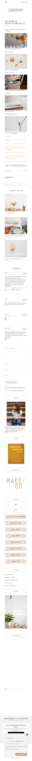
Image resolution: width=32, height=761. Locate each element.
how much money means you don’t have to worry (15, 140)
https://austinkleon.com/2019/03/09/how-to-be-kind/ (16, 288)
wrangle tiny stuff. (10, 577)
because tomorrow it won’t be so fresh (15, 161)
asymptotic (8, 136)
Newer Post (10, 184)
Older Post (22, 184)
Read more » (8, 433)
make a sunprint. (9, 574)
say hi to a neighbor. (10, 585)
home (7, 165)
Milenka (8, 328)
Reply (24, 273)
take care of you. (9, 583)
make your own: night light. (14, 259)
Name (6, 364)
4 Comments (7, 170)
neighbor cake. (10, 212)
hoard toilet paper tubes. (11, 580)
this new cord (8, 133)
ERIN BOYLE (9, 177)
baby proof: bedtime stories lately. (16, 236)
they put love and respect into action (15, 143)
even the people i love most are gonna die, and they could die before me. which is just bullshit (16, 148)
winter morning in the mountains (14, 152)
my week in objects (18, 165)
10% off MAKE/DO (21, 754)
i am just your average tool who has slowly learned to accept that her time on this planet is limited (16, 157)
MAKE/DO (19, 741)
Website (6, 375)
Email (6, 369)
